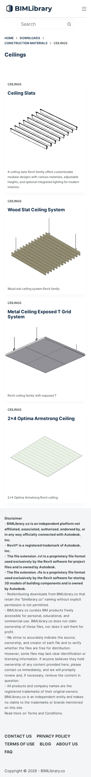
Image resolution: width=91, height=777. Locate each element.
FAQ (9, 751)
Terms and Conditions (45, 713)
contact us (13, 670)
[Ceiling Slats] (45, 131)
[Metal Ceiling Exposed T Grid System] (45, 354)
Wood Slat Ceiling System (36, 209)
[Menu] (84, 9)
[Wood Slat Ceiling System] (45, 248)
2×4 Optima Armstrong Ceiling (41, 418)
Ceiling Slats (21, 93)
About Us (67, 743)
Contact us (18, 736)
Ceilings (14, 84)
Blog (45, 743)
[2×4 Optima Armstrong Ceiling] (45, 456)
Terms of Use (20, 743)
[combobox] (40, 24)
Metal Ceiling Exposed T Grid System (39, 314)
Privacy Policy (54, 736)
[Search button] (69, 24)
